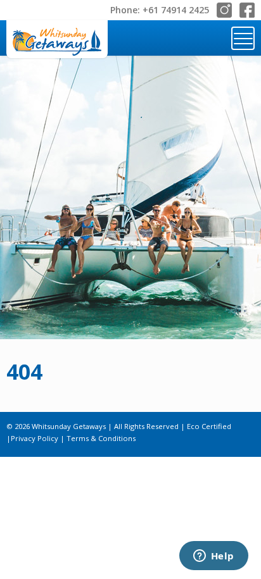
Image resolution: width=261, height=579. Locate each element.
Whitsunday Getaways (57, 39)
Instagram (224, 10)
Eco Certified (209, 426)
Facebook (247, 10)
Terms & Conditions (101, 438)
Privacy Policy (34, 438)
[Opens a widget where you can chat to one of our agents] (213, 557)
